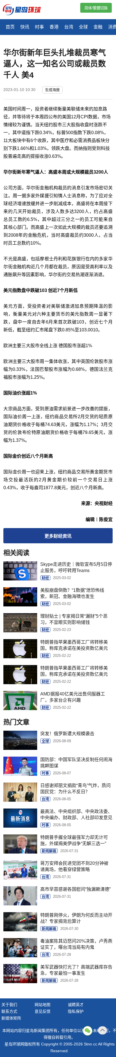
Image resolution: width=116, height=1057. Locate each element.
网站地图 (42, 1004)
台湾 (68, 27)
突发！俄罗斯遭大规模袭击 (67, 733)
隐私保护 (76, 1011)
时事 (39, 27)
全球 (83, 27)
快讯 (24, 27)
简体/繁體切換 (96, 8)
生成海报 (52, 90)
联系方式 (9, 1011)
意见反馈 (42, 1011)
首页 (10, 27)
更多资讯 (58, 536)
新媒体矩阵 (11, 1018)
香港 (54, 27)
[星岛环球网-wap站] (25, 10)
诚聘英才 (76, 1004)
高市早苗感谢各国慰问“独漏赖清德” (75, 889)
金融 (97, 27)
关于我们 (9, 1004)
